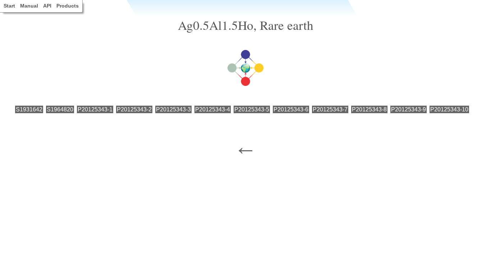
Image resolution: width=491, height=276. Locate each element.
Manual (29, 6)
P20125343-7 (330, 109)
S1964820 (60, 109)
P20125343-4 (212, 109)
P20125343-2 (134, 109)
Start (9, 6)
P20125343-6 (291, 109)
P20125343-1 (95, 109)
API (47, 6)
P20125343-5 (251, 109)
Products (67, 6)
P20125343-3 (173, 109)
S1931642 (29, 109)
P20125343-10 (449, 109)
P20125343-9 (408, 109)
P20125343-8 (369, 109)
